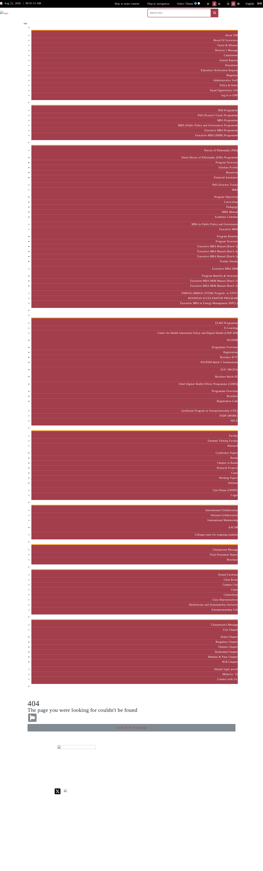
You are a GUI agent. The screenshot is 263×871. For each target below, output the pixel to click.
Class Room (231, 579)
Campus (231, 566)
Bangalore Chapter (227, 641)
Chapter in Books (227, 462)
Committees (231, 55)
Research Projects (227, 467)
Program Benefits (227, 236)
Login (234, 495)
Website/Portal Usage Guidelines (195, 849)
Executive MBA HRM (225, 268)
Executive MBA (228, 229)
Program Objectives (226, 196)
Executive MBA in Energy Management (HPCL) (209, 303)
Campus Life (230, 584)
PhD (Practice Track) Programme (218, 115)
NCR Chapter (230, 661)
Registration (230, 352)
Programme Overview (225, 347)
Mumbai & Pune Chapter (223, 656)
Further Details (229, 261)
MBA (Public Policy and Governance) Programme (208, 125)
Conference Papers (227, 452)
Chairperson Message (225, 549)
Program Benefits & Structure (220, 275)
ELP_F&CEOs (229, 369)
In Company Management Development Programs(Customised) (226, 764)
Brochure (232, 396)
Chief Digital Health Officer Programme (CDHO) (208, 383)
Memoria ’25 (230, 674)
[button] (131, 727)
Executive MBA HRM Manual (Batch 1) (214, 280)
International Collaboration (221, 510)
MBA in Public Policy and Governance (215, 224)
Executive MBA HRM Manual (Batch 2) (214, 285)
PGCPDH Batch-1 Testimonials (219, 362)
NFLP (234, 420)
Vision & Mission (227, 45)
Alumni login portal (226, 669)
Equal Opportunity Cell (224, 90)
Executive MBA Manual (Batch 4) (217, 251)
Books (234, 457)
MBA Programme (227, 120)
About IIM (231, 35)
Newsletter (231, 65)
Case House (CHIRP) (225, 490)
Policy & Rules (229, 85)
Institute (231, 27)
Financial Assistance (226, 177)
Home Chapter (229, 636)
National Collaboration (224, 515)
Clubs (234, 589)
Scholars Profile (228, 167)
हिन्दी (259, 3)
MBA (235, 189)
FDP (217, 784)
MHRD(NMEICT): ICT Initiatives (173, 793)
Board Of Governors (226, 40)
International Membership (222, 520)
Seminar (233, 482)
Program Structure (227, 162)
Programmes (228, 142)
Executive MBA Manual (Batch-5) (217, 256)
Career (166, 755)
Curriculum (231, 201)
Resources (232, 172)
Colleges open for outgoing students (216, 534)
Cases (234, 472)
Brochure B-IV (229, 357)
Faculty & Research (224, 427)
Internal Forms (171, 765)
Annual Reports (228, 60)
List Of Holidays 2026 (172, 785)
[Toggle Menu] (25, 23)
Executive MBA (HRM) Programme (216, 135)
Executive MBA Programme (221, 130)
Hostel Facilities (228, 574)
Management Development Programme (222, 776)
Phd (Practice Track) (196, 767)
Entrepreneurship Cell (225, 609)
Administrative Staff (225, 80)
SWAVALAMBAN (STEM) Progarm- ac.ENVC (209, 293)
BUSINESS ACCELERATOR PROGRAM (213, 298)
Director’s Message (226, 50)
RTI (164, 822)
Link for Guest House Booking (171, 806)
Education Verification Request (219, 70)
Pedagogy (232, 206)
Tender (166, 827)
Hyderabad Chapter (226, 651)
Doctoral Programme (195, 775)
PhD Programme (228, 110)
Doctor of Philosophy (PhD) (221, 150)
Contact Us (168, 760)
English (250, 3)
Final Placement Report (224, 554)
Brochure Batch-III (226, 376)
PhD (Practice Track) (225, 184)
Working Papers (228, 477)
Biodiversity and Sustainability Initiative (213, 604)
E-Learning (231, 327)
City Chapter (230, 629)
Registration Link (227, 401)
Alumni (231, 616)
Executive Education (224, 315)
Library (166, 778)
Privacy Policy (170, 817)
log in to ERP (229, 95)
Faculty (233, 435)
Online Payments (172, 812)
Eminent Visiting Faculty (223, 440)
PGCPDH (232, 340)
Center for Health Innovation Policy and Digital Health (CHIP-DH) (197, 332)
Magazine (232, 75)
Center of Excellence (223, 310)
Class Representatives (225, 599)
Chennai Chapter (228, 646)
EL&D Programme (226, 322)
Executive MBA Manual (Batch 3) (217, 246)
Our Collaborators (225, 502)
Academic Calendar (226, 216)
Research (233, 445)
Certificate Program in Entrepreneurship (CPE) (209, 410)
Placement (230, 541)
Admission (230, 102)
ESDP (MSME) (228, 415)
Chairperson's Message (224, 624)
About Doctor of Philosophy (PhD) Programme (209, 157)
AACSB (233, 527)
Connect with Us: (227, 679)
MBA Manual (230, 211)
